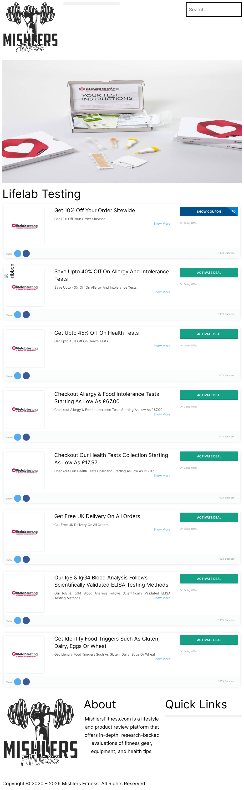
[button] (91, 3)
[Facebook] (130, 8)
